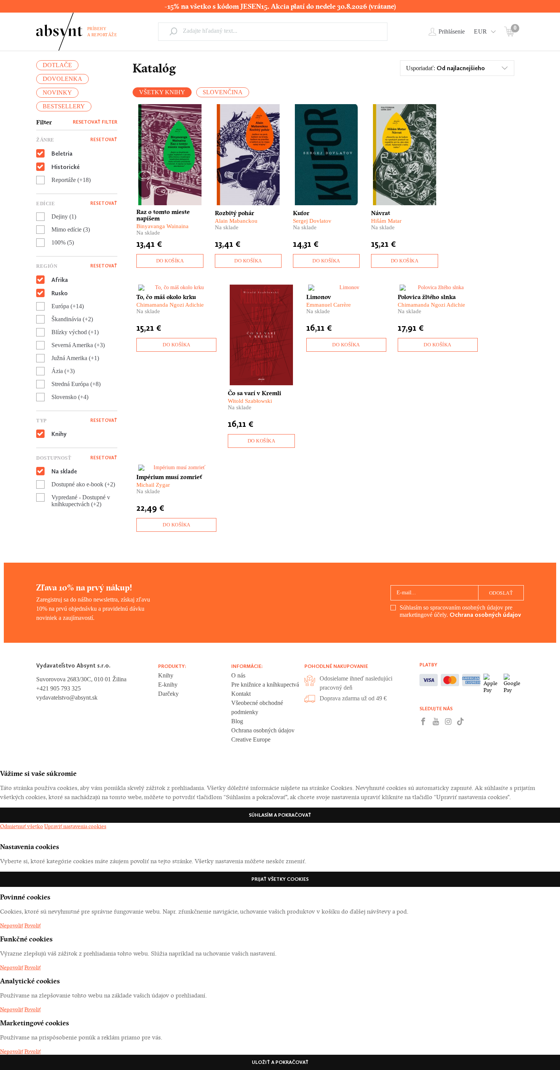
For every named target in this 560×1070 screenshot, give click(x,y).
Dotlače (57, 65)
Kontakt (241, 693)
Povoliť (32, 925)
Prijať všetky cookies (280, 879)
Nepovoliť (11, 925)
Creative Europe (250, 739)
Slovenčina (223, 92)
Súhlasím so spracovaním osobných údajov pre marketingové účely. (460, 611)
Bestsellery (64, 106)
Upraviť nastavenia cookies (75, 826)
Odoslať (501, 593)
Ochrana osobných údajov (485, 614)
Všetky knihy (162, 92)
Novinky (57, 92)
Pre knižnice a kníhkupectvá (265, 684)
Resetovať (103, 139)
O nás (238, 675)
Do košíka (170, 261)
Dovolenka (62, 79)
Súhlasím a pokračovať (280, 815)
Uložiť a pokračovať (280, 1062)
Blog (237, 721)
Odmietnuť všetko (21, 826)
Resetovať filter (95, 122)
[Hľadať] (173, 31)
